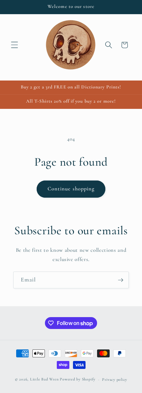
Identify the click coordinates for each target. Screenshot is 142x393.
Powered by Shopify (77, 379)
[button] (14, 45)
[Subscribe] (120, 280)
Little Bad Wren (44, 379)
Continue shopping (71, 188)
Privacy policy (114, 379)
